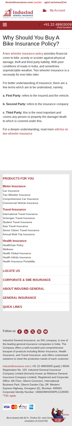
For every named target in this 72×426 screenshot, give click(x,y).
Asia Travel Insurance (15, 226)
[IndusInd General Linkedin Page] (26, 331)
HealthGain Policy (13, 245)
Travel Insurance (14, 209)
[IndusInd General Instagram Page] (39, 331)
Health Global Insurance (17, 253)
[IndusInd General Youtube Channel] (45, 331)
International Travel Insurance (20, 214)
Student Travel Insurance (17, 222)
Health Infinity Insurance (17, 257)
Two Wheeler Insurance (16, 194)
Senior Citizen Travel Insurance (21, 230)
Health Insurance (15, 240)
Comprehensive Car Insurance (21, 198)
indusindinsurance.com (16, 366)
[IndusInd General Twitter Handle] (32, 331)
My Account (57, 10)
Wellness (8, 249)
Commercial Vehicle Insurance (20, 202)
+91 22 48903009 (57, 24)
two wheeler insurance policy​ (24, 53)
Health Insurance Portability (19, 261)
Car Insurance (11, 190)
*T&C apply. (9, 395)
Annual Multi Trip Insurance (19, 234)
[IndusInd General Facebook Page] (19, 331)
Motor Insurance (14, 186)
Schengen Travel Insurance (19, 218)
